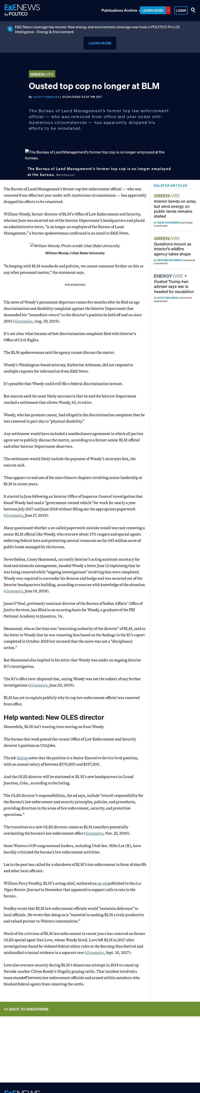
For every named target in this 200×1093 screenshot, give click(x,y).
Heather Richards (169, 260)
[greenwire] (167, 196)
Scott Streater (46, 97)
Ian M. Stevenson (168, 222)
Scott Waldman (167, 297)
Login (181, 10)
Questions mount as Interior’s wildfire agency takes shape (172, 249)
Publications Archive (119, 10)
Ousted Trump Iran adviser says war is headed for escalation (174, 286)
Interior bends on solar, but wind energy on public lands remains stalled (175, 208)
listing (22, 757)
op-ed (102, 883)
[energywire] (169, 276)
